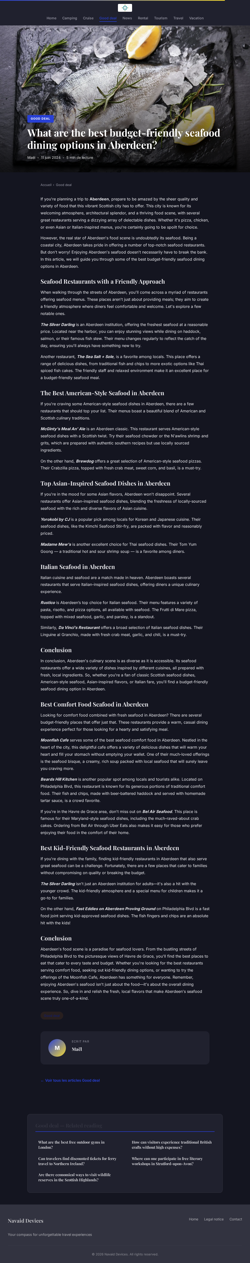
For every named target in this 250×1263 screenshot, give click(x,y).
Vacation (196, 18)
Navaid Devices (25, 1220)
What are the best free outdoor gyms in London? (71, 1145)
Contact (235, 1219)
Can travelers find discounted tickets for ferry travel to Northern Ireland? (77, 1161)
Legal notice (214, 1219)
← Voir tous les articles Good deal (70, 1080)
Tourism (160, 18)
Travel (178, 18)
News (127, 18)
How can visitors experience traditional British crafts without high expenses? (172, 1145)
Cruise (88, 18)
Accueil (46, 185)
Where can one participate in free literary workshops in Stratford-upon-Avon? (167, 1161)
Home (51, 18)
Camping (69, 18)
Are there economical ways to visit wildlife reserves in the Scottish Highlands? (74, 1177)
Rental (143, 18)
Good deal (108, 18)
